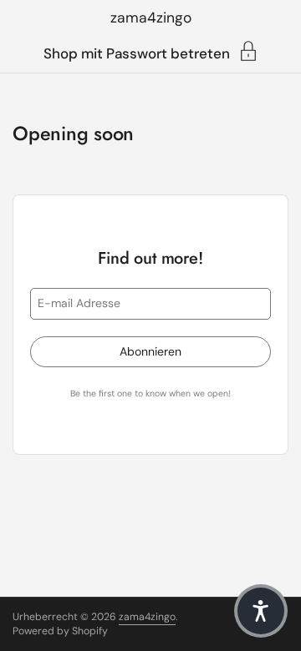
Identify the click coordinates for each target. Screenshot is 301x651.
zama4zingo (150, 17)
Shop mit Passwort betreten (136, 52)
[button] (261, 611)
